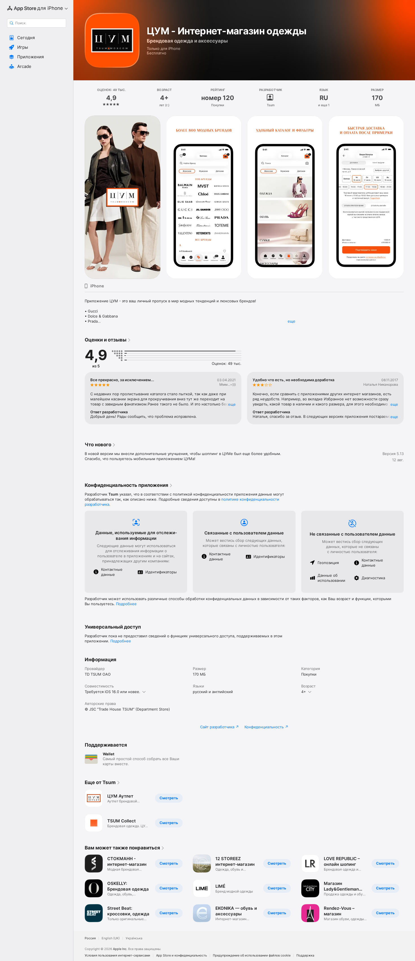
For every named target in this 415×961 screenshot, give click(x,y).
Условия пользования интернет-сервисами (117, 955)
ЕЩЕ (232, 404)
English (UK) (111, 938)
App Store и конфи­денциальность (181, 955)
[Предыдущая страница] (79, 197)
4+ (303, 691)
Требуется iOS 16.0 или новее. (112, 691)
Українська (134, 938)
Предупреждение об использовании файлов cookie (251, 955)
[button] (36, 38)
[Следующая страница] (409, 197)
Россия (90, 938)
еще (291, 321)
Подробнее (126, 604)
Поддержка (305, 955)
